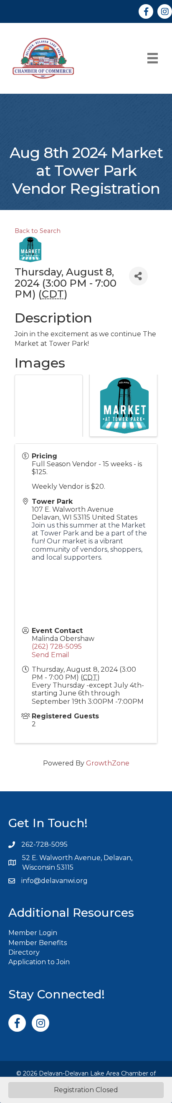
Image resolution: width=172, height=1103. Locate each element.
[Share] (138, 276)
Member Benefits (37, 943)
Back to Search (38, 231)
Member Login (32, 933)
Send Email (50, 655)
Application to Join (39, 962)
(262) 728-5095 (57, 646)
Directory (24, 952)
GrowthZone (107, 763)
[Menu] (153, 58)
